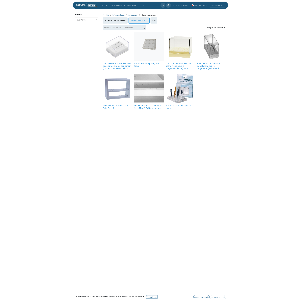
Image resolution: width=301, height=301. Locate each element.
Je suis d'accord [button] (218, 297)
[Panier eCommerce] (162, 5)
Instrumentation (118, 15)
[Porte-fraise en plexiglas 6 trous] (180, 89)
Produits (106, 15)
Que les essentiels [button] (201, 297)
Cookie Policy (151, 297)
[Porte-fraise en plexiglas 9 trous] (149, 46)
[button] (168, 5)
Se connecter (217, 5)
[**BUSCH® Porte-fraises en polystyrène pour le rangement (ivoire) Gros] (180, 46)
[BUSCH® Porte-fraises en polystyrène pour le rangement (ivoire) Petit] (211, 46)
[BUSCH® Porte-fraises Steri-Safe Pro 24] (117, 89)
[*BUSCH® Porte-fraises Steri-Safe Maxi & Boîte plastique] (149, 89)
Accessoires (132, 15)
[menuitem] (104, 5)
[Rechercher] (143, 27)
